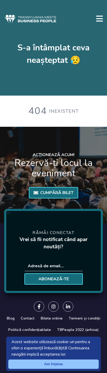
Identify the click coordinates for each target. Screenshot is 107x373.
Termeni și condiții (84, 318)
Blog (11, 318)
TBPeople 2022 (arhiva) (78, 329)
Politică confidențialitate (29, 329)
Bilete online (52, 318)
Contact (27, 318)
